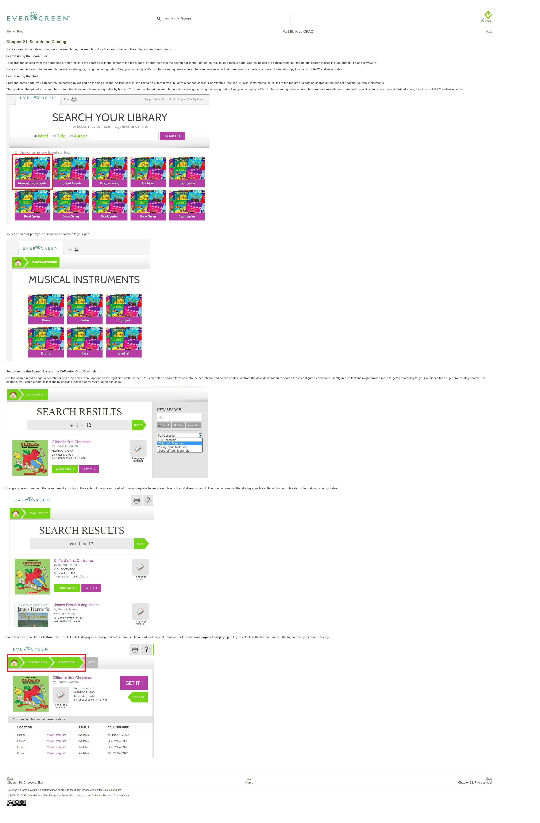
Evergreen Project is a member (66, 795)
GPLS (26, 795)
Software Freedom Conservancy (110, 795)
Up (249, 778)
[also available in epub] (488, 25)
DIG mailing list (112, 790)
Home (11, 31)
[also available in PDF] (482, 25)
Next (489, 31)
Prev (20, 31)
